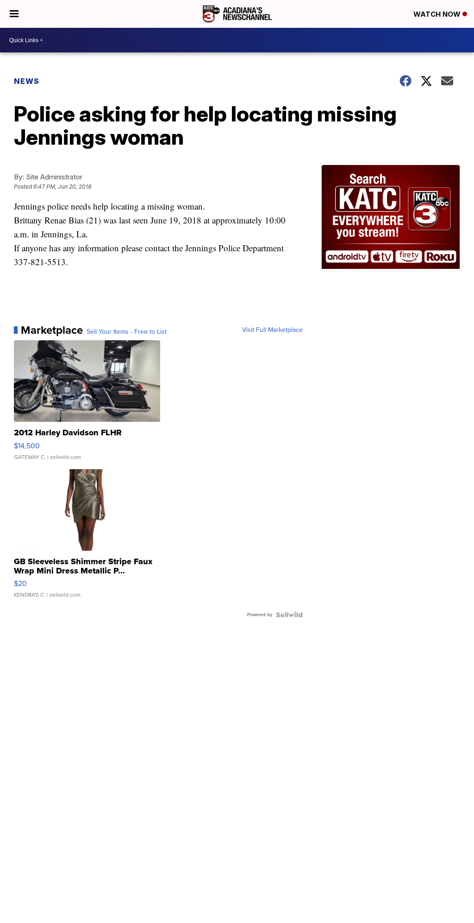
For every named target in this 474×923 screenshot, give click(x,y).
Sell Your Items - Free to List (127, 332)
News (26, 81)
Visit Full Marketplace (272, 330)
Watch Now (437, 14)
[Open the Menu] (14, 14)
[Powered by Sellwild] (289, 614)
